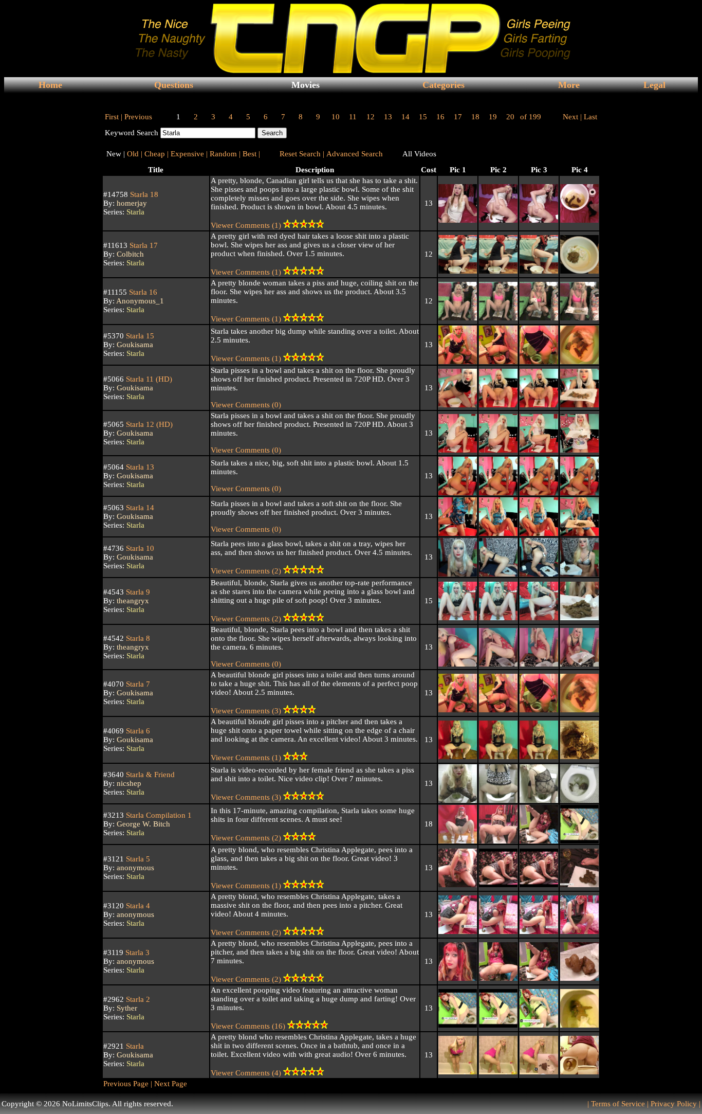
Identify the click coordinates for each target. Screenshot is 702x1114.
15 (423, 117)
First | (113, 117)
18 (475, 117)
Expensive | (189, 154)
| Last (588, 117)
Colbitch (130, 254)
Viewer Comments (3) (247, 711)
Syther (127, 1008)
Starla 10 (139, 548)
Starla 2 (137, 999)
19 (493, 117)
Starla (135, 212)
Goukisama (135, 344)
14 (405, 117)
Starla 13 (139, 467)
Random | (225, 154)
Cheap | (156, 154)
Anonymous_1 (140, 301)
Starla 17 (142, 245)
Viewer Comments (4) (247, 1073)
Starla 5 (137, 859)
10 (335, 117)
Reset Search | (302, 154)
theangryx (133, 601)
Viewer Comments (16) (249, 1026)
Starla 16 (142, 292)
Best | (251, 154)
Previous (138, 117)
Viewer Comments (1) (247, 225)
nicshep (129, 783)
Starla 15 (139, 336)
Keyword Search (131, 133)
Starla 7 (137, 684)
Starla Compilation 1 (158, 815)
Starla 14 (139, 508)
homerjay (132, 203)
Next (570, 117)
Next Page (169, 1084)
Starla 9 (137, 592)
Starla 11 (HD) (148, 379)
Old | (134, 154)
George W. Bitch (143, 824)
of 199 (530, 117)
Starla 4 (137, 906)
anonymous (135, 868)
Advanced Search (354, 154)
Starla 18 (143, 194)
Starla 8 (137, 638)
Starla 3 (136, 952)
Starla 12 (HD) (148, 424)
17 (458, 117)
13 (388, 117)
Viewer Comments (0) (246, 405)
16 (440, 117)
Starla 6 (137, 731)
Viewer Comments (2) (247, 571)
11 (353, 117)
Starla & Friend (149, 774)
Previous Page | (127, 1084)
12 (370, 117)
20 (510, 117)
